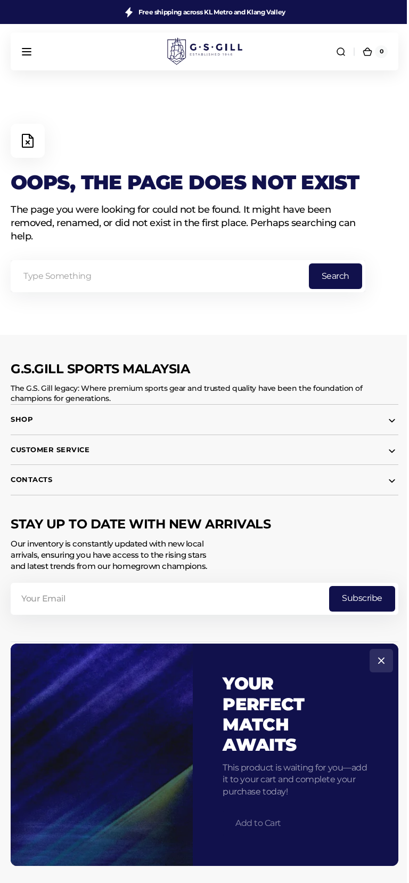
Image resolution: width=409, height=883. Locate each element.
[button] (26, 51)
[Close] (377, 660)
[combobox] (188, 276)
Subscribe (354, 598)
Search (335, 276)
